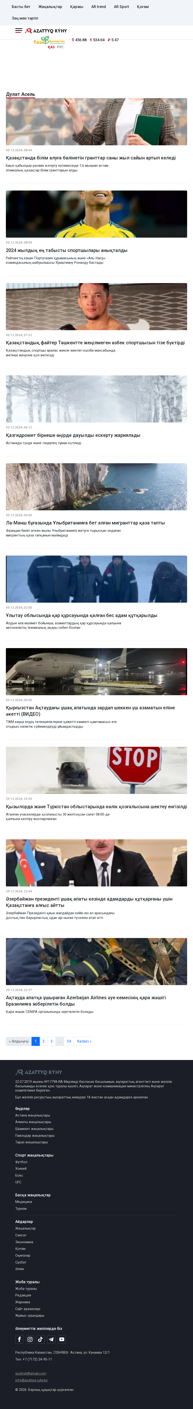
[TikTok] (40, 1339)
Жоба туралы (26, 1289)
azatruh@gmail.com (30, 1374)
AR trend (98, 6)
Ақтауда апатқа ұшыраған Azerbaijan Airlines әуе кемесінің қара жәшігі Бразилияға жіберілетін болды (86, 1001)
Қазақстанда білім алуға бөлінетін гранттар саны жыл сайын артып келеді (91, 158)
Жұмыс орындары (29, 1316)
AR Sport (121, 6)
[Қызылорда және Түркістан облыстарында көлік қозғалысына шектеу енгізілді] (96, 771)
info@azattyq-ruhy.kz (31, 1380)
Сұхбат (20, 1262)
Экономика (24, 1242)
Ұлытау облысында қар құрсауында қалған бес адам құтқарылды (81, 615)
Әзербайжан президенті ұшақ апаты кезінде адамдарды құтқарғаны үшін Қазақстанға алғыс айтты (89, 902)
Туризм (21, 1209)
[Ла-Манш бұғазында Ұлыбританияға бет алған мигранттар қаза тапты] (96, 487)
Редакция (23, 1295)
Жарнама (22, 1302)
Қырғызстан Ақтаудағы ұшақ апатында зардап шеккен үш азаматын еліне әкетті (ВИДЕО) (90, 711)
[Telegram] (51, 1339)
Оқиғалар (22, 1256)
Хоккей (21, 1169)
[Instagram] (30, 1339)
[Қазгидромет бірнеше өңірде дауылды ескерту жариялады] (96, 400)
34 (69, 1041)
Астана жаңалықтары (32, 1115)
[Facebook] (19, 1339)
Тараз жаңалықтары (31, 1142)
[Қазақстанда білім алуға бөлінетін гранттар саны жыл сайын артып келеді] (96, 122)
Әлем (19, 1269)
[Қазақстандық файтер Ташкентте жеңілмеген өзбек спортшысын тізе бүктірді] (96, 307)
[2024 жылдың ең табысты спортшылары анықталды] (96, 215)
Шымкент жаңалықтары (34, 1129)
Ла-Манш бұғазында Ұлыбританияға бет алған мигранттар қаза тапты (85, 523)
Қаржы (76, 6)
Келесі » (84, 1041)
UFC (18, 1182)
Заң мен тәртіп (25, 18)
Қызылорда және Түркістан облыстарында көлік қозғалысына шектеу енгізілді (96, 806)
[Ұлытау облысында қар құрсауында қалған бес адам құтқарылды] (96, 580)
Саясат (21, 1235)
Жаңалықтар (50, 6)
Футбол (21, 1162)
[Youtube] (61, 1339)
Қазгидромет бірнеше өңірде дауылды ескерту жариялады (73, 435)
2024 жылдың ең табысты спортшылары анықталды (67, 250)
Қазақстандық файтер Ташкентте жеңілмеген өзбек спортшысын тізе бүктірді (95, 342)
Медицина (23, 1202)
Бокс (19, 1175)
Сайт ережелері (27, 1309)
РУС (60, 47)
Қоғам (143, 6)
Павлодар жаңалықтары (34, 1136)
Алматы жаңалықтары (33, 1122)
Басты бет (21, 6)
